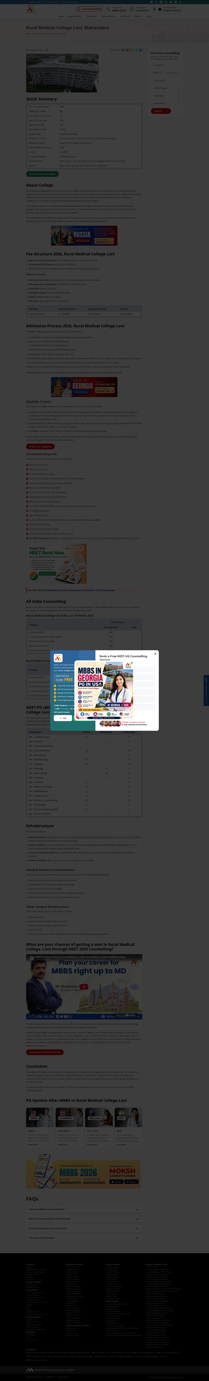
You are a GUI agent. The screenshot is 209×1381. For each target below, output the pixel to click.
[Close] (132, 663)
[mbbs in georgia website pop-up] (104, 690)
